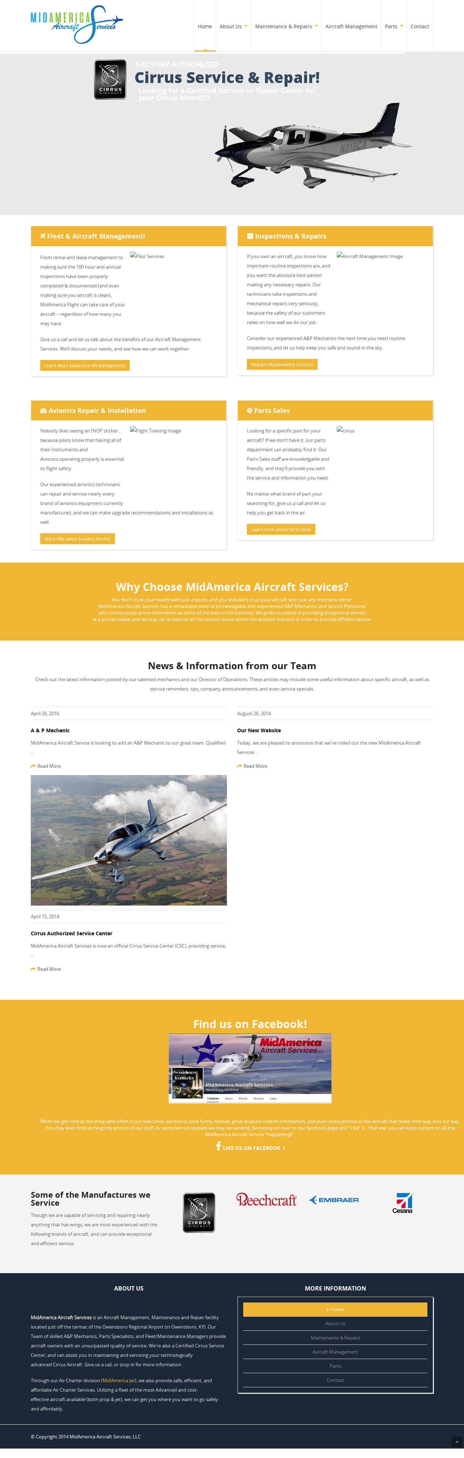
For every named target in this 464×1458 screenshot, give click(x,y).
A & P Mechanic (50, 730)
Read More (49, 766)
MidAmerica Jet (119, 1380)
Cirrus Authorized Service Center (71, 933)
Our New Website (259, 730)
